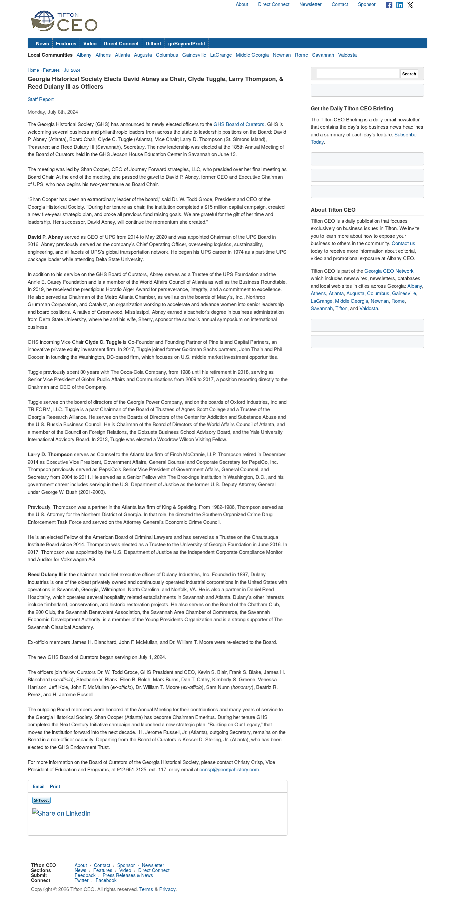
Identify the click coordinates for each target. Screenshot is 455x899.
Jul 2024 (72, 70)
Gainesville (194, 54)
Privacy (167, 888)
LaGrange (221, 54)
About (242, 4)
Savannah (323, 54)
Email (39, 786)
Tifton (341, 307)
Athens (103, 54)
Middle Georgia (252, 54)
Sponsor (367, 4)
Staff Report (41, 98)
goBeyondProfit (186, 43)
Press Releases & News (128, 875)
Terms (146, 888)
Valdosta (347, 54)
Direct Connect (273, 4)
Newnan (282, 54)
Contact (340, 4)
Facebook (106, 880)
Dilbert (153, 43)
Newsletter (310, 4)
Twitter (82, 880)
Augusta (143, 54)
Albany (84, 54)
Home (33, 70)
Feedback (85, 875)
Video (90, 43)
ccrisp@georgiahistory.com (229, 769)
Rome (301, 54)
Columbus (167, 54)
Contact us (403, 242)
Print (55, 786)
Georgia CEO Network (389, 270)
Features (66, 43)
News (42, 43)
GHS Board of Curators (239, 123)
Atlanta (122, 54)
